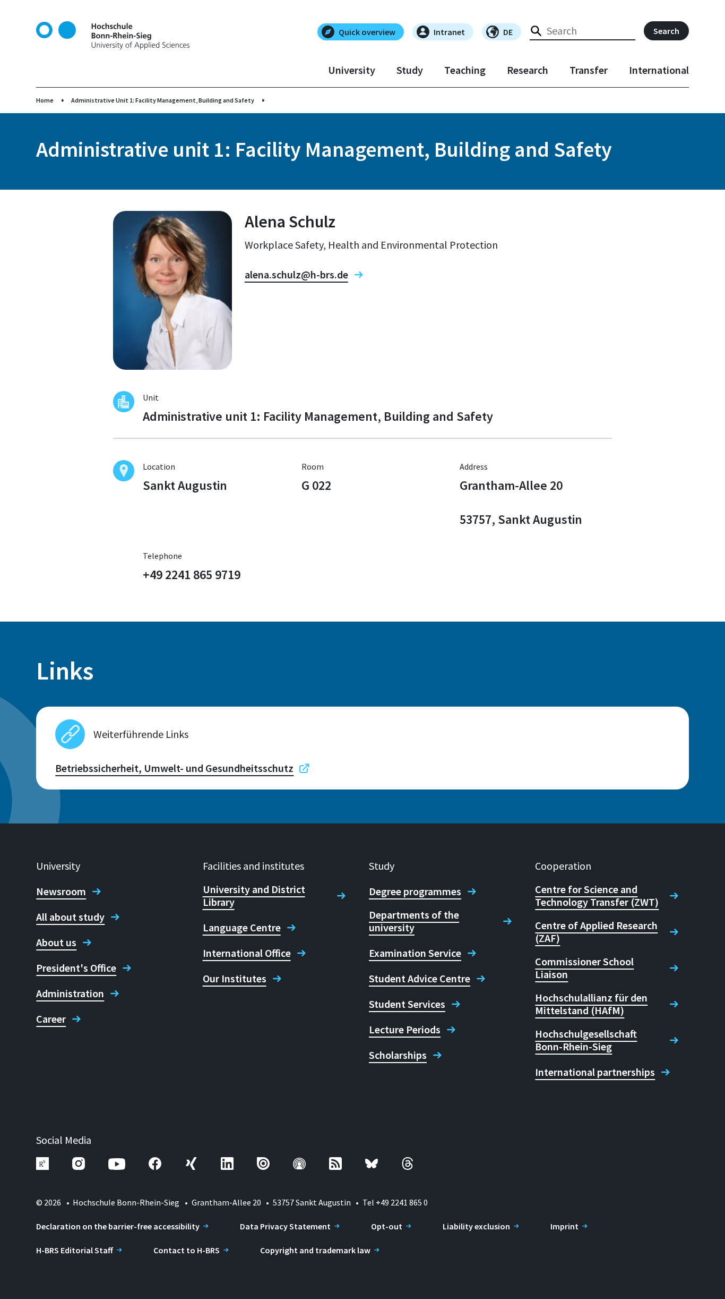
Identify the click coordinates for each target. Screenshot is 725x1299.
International (659, 70)
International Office (247, 953)
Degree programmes (415, 891)
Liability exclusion (476, 1226)
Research (527, 70)
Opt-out (386, 1226)
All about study (70, 917)
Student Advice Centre (419, 978)
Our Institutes (234, 978)
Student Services (407, 1004)
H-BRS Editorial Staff (74, 1250)
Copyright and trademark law (315, 1250)
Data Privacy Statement (285, 1226)
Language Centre (242, 927)
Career (51, 1019)
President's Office (76, 968)
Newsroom (61, 891)
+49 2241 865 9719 (191, 574)
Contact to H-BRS (186, 1250)
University (351, 70)
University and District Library (254, 896)
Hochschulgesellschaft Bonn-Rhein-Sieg (586, 1040)
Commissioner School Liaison (584, 968)
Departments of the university (414, 921)
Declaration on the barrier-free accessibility (118, 1226)
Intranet (449, 32)
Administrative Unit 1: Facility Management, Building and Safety (162, 100)
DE (508, 32)
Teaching (465, 70)
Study (409, 70)
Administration (70, 993)
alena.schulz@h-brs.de (296, 274)
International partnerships (595, 1072)
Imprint (564, 1226)
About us (56, 942)
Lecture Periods (405, 1029)
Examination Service (415, 953)
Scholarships (398, 1055)
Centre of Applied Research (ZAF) (596, 932)
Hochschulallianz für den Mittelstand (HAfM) (591, 1004)
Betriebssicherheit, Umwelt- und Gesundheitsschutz (174, 768)
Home (45, 100)
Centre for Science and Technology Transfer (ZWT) (597, 896)
